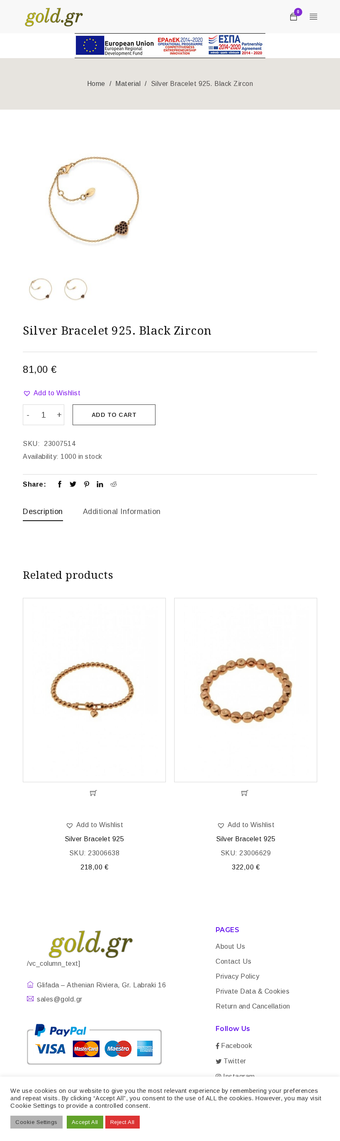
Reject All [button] (122, 1122)
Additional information (122, 511)
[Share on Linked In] (100, 485)
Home (96, 83)
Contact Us (233, 961)
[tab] (43, 513)
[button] (51, 393)
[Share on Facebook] (59, 485)
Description (43, 511)
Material (128, 83)
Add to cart (114, 414)
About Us (230, 946)
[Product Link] (94, 690)
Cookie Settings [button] (36, 1122)
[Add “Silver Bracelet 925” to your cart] (94, 793)
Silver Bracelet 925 (94, 838)
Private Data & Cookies (252, 991)
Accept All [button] (85, 1122)
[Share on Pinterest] (86, 485)
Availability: (41, 456)
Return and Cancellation (253, 1006)
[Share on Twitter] (73, 485)
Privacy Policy (237, 976)
